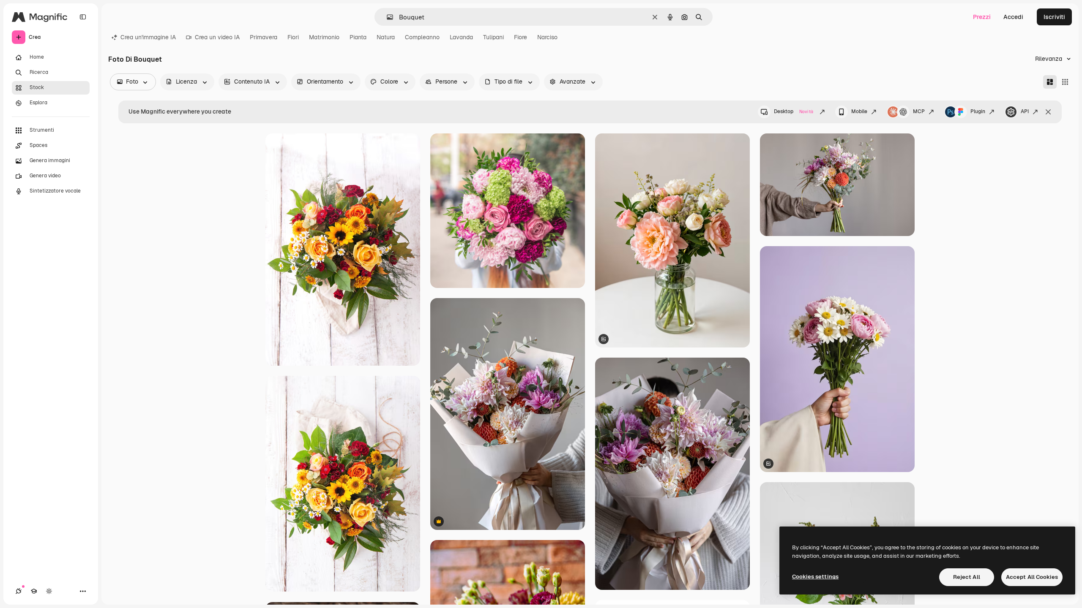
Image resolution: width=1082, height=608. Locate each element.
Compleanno (422, 37)
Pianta (358, 37)
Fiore (520, 37)
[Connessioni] (18, 591)
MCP (919, 111)
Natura (386, 37)
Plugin (977, 111)
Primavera (263, 37)
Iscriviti (1054, 17)
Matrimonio (324, 37)
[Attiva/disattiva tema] (49, 591)
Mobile (859, 111)
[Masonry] (1050, 82)
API (1025, 111)
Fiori (293, 37)
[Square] (1065, 82)
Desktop (793, 111)
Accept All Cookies (1032, 577)
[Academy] (34, 591)
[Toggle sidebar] (83, 17)
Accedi (1013, 17)
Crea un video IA (217, 37)
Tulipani (493, 37)
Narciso (547, 37)
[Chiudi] (1048, 112)
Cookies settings (815, 576)
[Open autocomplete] (386, 17)
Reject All (966, 577)
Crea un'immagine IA (148, 37)
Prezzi (982, 17)
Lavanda (461, 37)
